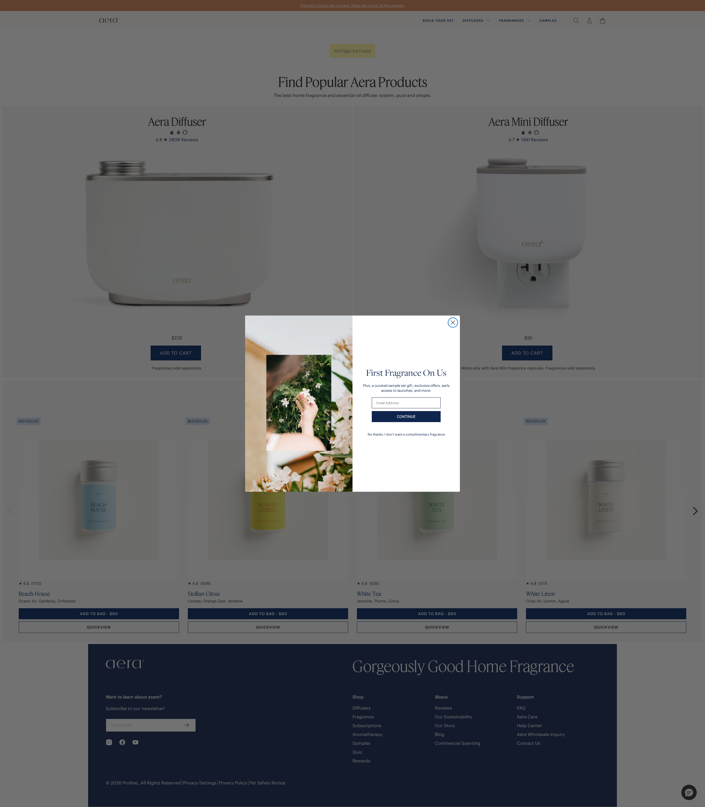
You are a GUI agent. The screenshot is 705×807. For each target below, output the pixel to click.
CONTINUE (406, 416)
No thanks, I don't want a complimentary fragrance (406, 434)
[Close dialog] (453, 322)
